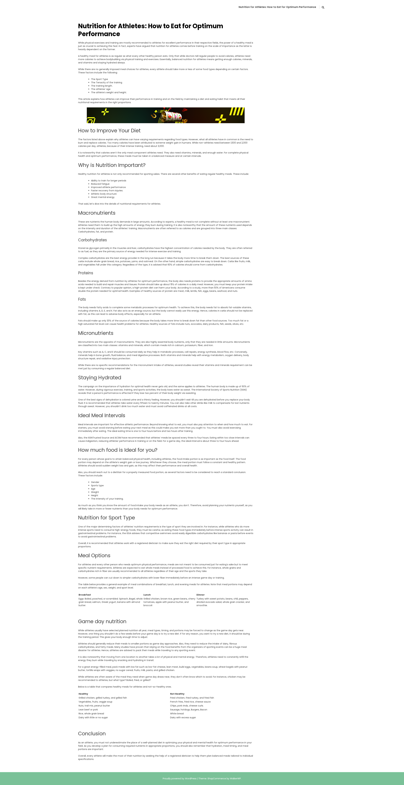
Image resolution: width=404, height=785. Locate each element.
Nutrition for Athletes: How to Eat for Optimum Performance (277, 7)
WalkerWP (235, 778)
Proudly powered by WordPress (180, 778)
